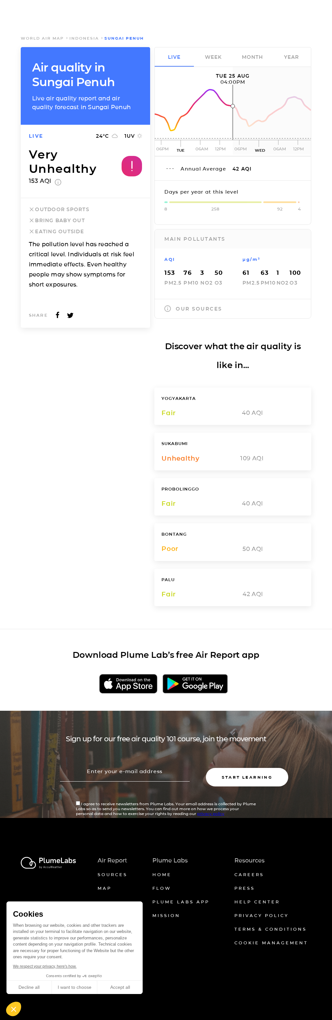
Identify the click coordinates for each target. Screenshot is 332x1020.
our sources (199, 309)
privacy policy (210, 813)
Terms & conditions (270, 929)
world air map (42, 38)
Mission (166, 915)
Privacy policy (261, 915)
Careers (249, 874)
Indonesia (84, 38)
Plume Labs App (180, 901)
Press (244, 888)
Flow (161, 888)
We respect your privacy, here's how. (45, 966)
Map (105, 888)
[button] (13, 1009)
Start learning (247, 777)
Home (162, 874)
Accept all (120, 987)
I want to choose (74, 987)
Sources (112, 874)
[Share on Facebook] (57, 317)
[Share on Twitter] (70, 317)
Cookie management (271, 942)
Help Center (257, 901)
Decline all (29, 987)
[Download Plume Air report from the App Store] (128, 684)
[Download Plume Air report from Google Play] (195, 684)
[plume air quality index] (58, 183)
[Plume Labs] (48, 863)
